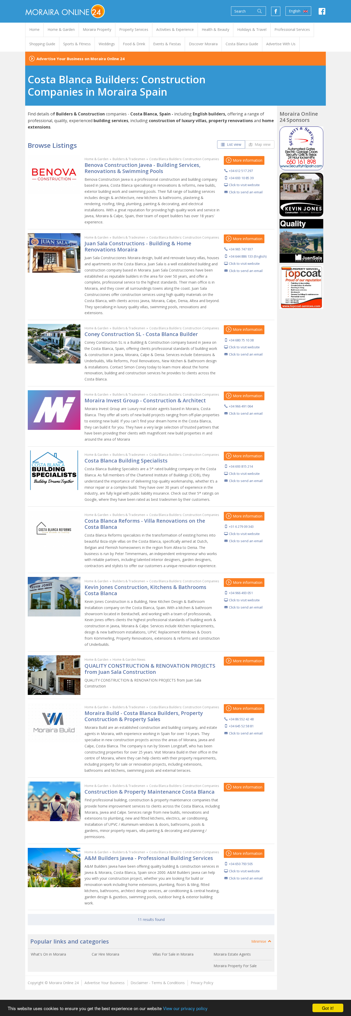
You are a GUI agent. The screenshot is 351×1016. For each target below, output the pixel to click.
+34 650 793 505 (241, 863)
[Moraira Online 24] (65, 11)
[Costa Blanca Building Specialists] (54, 470)
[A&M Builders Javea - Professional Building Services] (54, 867)
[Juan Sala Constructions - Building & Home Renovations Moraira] (54, 253)
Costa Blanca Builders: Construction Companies (184, 159)
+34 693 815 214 (241, 466)
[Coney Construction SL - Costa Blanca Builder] (54, 344)
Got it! (328, 1008)
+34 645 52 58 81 (241, 726)
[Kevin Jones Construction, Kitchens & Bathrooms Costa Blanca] (54, 596)
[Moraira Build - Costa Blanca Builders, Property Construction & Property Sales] (54, 722)
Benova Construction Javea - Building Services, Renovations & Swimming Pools (142, 168)
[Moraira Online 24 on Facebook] (322, 12)
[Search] (259, 11)
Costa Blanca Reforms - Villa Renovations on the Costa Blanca (145, 523)
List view (233, 144)
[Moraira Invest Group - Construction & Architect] (54, 410)
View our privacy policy (185, 1008)
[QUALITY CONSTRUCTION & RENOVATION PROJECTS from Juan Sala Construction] (54, 675)
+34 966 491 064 (241, 406)
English (295, 10)
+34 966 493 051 (241, 593)
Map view (262, 144)
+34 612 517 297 (241, 170)
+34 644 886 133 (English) (247, 256)
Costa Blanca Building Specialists (126, 460)
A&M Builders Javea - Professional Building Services (149, 858)
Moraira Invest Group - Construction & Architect (145, 400)
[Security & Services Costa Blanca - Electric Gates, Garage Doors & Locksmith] (301, 148)
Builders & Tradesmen (129, 159)
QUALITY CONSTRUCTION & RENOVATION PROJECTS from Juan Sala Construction (150, 668)
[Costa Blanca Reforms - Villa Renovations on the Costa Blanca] (54, 530)
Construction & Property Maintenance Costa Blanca (150, 791)
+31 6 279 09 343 (241, 526)
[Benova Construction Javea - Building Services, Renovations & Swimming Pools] (54, 174)
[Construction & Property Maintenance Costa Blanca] (54, 801)
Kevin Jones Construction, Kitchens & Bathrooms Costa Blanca (145, 590)
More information (247, 160)
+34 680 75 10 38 (241, 340)
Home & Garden (96, 159)
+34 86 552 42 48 (241, 719)
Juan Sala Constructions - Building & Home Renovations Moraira (138, 246)
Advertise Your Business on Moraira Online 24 (80, 58)
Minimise (259, 941)
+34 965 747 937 (241, 249)
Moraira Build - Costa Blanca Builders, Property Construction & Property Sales (144, 716)
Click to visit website (244, 185)
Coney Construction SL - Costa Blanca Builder (141, 334)
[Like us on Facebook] (275, 11)
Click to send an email (246, 192)
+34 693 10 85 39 (241, 178)
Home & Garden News (129, 659)
